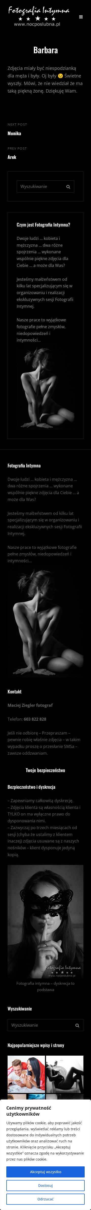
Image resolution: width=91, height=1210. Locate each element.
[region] (45, 1155)
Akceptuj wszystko (45, 1171)
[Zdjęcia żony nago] (26, 1074)
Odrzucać (45, 1199)
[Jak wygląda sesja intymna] (64, 1074)
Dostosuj (45, 1185)
